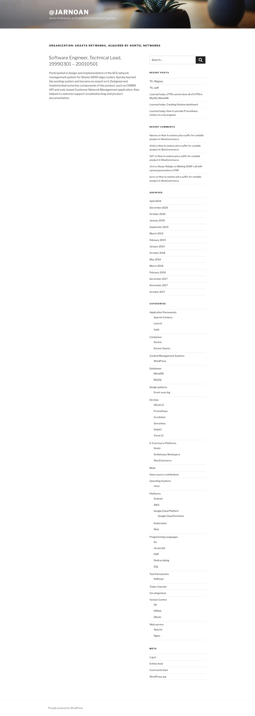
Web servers (157, 624)
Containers (156, 337)
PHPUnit (158, 579)
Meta (152, 467)
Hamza (154, 135)
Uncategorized (158, 593)
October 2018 (157, 252)
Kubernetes (160, 523)
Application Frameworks (163, 312)
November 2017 (159, 285)
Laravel (158, 323)
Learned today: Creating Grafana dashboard (174, 104)
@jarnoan (69, 12)
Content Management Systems (167, 355)
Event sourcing (162, 392)
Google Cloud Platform (166, 510)
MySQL (158, 379)
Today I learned (158, 586)
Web (156, 529)
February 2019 (158, 239)
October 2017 (157, 291)
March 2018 (156, 265)
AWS (156, 504)
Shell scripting (161, 560)
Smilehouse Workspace (167, 454)
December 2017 (159, 278)
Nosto (157, 448)
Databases (156, 368)
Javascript (159, 547)
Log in (153, 657)
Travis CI (158, 435)
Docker (158, 342)
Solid (156, 329)
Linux (157, 485)
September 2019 (159, 226)
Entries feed (156, 663)
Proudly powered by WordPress (65, 707)
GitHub (157, 610)
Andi (152, 145)
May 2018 (155, 259)
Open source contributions (164, 474)
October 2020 (157, 213)
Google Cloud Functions (171, 515)
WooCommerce (163, 460)
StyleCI (158, 429)
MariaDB (159, 373)
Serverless (159, 423)
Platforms (155, 493)
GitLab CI (159, 404)
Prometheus (161, 411)
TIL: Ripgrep (156, 81)
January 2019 (157, 246)
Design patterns (158, 387)
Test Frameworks (159, 573)
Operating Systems (160, 480)
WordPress (160, 360)
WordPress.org (158, 676)
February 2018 (158, 272)
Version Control (158, 599)
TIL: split (154, 87)
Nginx (157, 635)
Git (155, 604)
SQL (156, 566)
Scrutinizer (160, 417)
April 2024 (155, 200)
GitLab (157, 616)
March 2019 (156, 233)
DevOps (154, 399)
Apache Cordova (163, 317)
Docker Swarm (162, 348)
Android (158, 498)
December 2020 (159, 207)
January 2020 (157, 220)
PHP (156, 554)
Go (155, 541)
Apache (158, 629)
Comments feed (159, 670)
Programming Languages (164, 536)
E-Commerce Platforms (163, 443)
